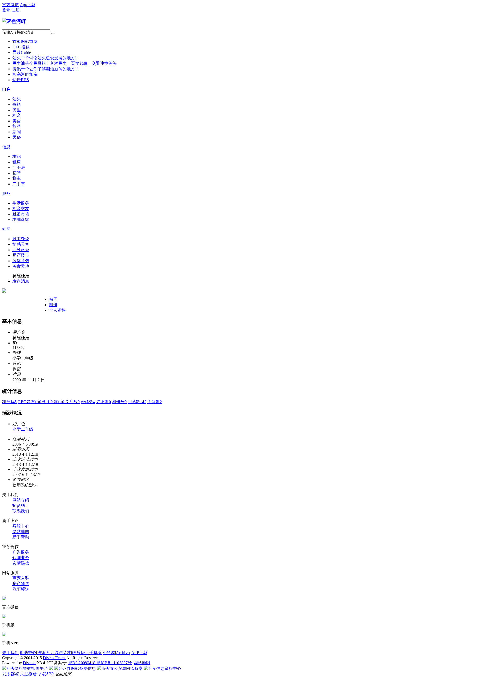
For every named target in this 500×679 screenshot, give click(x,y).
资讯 (45, 69)
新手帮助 (20, 537)
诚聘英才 (62, 652)
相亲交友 (20, 208)
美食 (16, 121)
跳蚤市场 (20, 214)
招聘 (16, 173)
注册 (15, 10)
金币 (48, 401)
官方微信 (10, 4)
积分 (9, 401)
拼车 (16, 178)
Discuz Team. (54, 658)
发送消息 (20, 281)
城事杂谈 (20, 239)
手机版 (95, 652)
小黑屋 (109, 652)
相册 (53, 304)
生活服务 (20, 203)
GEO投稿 (21, 47)
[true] (53, 33)
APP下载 (139, 652)
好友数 (103, 401)
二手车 (18, 184)
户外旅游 (20, 250)
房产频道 (20, 583)
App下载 (27, 4)
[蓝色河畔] (14, 21)
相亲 (25, 74)
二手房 (18, 167)
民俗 (16, 137)
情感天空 (20, 244)
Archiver (123, 652)
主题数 (154, 401)
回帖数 (137, 401)
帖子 (53, 299)
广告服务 (20, 552)
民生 (64, 63)
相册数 (119, 401)
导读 (21, 52)
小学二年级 (22, 429)
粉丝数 (88, 401)
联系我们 (20, 511)
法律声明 (45, 652)
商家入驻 (20, 578)
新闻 (16, 132)
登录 (6, 10)
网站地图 (20, 531)
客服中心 (20, 526)
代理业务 (20, 557)
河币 (59, 401)
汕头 (44, 58)
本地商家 (20, 219)
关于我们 (10, 652)
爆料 (16, 104)
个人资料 (57, 310)
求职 (16, 156)
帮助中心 (28, 652)
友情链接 (20, 563)
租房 (16, 162)
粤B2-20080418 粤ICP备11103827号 (100, 663)
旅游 (16, 126)
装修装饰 (20, 260)
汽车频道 (20, 589)
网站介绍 (20, 500)
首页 (25, 41)
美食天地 (20, 266)
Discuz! (29, 663)
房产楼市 (20, 255)
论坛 (20, 80)
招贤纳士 (20, 505)
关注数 (72, 401)
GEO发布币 (30, 401)
